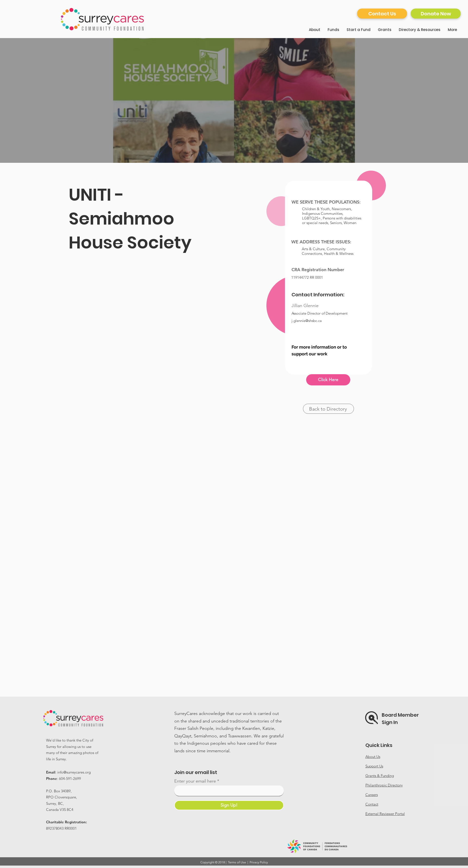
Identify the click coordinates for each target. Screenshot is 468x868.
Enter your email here (195, 781)
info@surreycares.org (74, 772)
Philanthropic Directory (384, 785)
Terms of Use (237, 862)
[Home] (103, 19)
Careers (371, 794)
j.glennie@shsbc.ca (307, 320)
